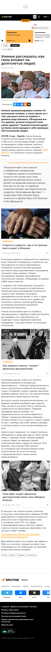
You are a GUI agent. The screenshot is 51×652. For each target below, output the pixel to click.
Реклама (4, 610)
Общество (21, 555)
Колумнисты (37, 586)
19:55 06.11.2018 (7, 68)
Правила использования (19, 607)
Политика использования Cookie (13, 616)
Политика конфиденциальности (13, 613)
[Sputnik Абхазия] (7, 18)
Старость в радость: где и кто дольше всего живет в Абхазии (25, 247)
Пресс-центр (14, 610)
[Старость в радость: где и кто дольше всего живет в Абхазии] (25, 224)
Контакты (33, 607)
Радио (25, 586)
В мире (4, 555)
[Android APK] (8, 631)
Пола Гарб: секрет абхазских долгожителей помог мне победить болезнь (24, 497)
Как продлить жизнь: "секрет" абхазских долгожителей (21, 367)
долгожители (31, 555)
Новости (12, 555)
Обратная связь (7, 625)
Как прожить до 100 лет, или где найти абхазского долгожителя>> (20, 536)
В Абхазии (8, 241)
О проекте (5, 607)
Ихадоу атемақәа (13, 35)
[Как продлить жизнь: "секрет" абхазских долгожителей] (25, 344)
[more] (47, 252)
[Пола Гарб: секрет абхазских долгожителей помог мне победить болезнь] (25, 476)
